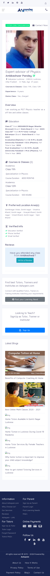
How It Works (31, 563)
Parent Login (28, 507)
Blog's (27, 572)
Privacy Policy (16, 567)
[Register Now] (46, 3)
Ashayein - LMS (8, 517)
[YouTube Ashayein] (43, 540)
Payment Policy (13, 572)
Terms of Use (33, 567)
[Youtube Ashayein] (22, 2)
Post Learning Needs (31, 510)
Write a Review (25, 260)
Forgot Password (9, 533)
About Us (16, 563)
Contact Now (39, 25)
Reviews (5, 514)
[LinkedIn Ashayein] (34, 540)
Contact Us (39, 572)
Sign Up (26, 330)
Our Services (7, 510)
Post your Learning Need (26, 299)
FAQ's (25, 514)
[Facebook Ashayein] (3, 2)
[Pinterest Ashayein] (17, 2)
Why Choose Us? (9, 507)
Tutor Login (6, 529)
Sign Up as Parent (30, 503)
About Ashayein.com (10, 503)
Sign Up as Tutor (8, 526)
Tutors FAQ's (7, 536)
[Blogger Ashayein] (34, 543)
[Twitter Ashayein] (8, 2)
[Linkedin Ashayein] (13, 2)
